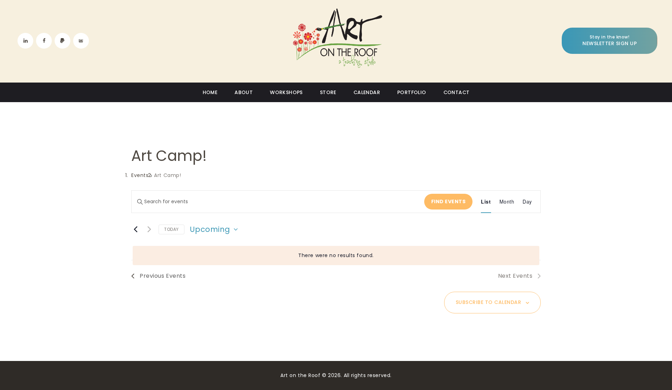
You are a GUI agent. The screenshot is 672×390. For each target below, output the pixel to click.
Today (171, 229)
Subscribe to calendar (489, 302)
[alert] (336, 255)
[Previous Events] (135, 229)
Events (139, 175)
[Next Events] (149, 229)
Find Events (448, 201)
